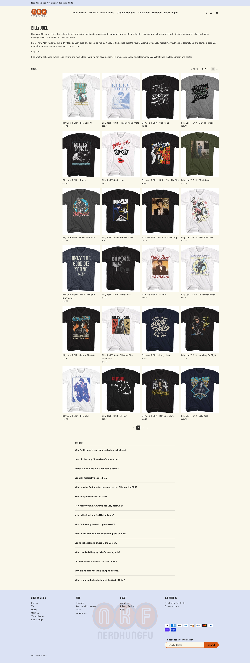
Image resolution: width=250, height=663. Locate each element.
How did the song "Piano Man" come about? (97, 459)
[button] (205, 69)
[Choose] (96, 116)
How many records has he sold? (91, 496)
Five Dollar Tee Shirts (175, 603)
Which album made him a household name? (97, 468)
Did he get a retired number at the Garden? (96, 543)
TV (32, 606)
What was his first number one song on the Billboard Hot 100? (106, 487)
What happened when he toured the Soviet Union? (100, 580)
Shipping (80, 603)
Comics (35, 613)
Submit (211, 645)
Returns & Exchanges (86, 606)
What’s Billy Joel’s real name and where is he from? (100, 450)
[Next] (147, 427)
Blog (122, 609)
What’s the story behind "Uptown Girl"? (95, 524)
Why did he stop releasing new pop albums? (97, 570)
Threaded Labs (172, 606)
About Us (124, 603)
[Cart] (217, 12)
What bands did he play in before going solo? (97, 552)
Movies (34, 603)
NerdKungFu (41, 655)
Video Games (37, 616)
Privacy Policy (127, 606)
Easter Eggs (37, 619)
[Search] (206, 12)
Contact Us (81, 613)
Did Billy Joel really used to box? (91, 478)
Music (34, 609)
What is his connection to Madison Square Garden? (100, 533)
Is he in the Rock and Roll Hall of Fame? (94, 515)
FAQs (78, 609)
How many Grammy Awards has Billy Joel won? (99, 505)
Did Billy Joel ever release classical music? (96, 561)
